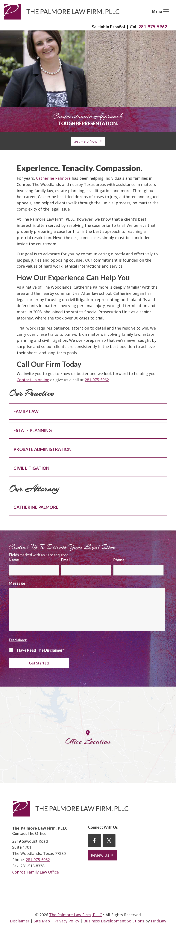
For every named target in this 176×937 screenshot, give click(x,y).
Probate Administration (42, 449)
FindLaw (158, 920)
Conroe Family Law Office (35, 872)
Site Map (42, 920)
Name (14, 559)
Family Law (26, 411)
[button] (161, 11)
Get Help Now (85, 141)
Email (67, 559)
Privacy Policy (66, 920)
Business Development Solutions (113, 920)
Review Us (100, 855)
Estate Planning (33, 430)
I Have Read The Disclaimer (40, 650)
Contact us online (33, 379)
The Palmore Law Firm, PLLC (75, 914)
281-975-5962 (152, 26)
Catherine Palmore (53, 178)
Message (17, 583)
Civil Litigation (31, 468)
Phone (118, 559)
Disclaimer (18, 639)
